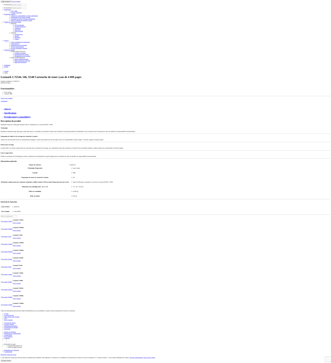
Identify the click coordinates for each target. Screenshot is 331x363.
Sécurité (16, 36)
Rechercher (7, 4)
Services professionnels (17, 47)
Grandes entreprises (16, 12)
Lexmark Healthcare (20, 26)
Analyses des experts (10, 323)
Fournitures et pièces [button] (9, 14)
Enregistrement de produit (21, 54)
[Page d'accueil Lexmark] (15, 1)
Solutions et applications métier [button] (12, 22)
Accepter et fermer (6, 360)
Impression (17, 37)
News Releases (8, 336)
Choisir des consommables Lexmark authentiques (24, 16)
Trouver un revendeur (10, 332)
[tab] (167, 109)
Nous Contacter (8, 320)
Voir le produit (17, 223)
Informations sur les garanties (19, 45)
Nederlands (7, 65)
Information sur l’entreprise (11, 350)
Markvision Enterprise (20, 62)
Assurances (17, 28)
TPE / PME (14, 11)
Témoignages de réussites (11, 327)
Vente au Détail (18, 31)
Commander (4, 101)
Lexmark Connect (9, 324)
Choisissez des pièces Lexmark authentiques (23, 19)
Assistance (7, 338)
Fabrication (17, 29)
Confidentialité (8, 351)
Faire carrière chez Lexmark (11, 317)
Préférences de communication (12, 333)
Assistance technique (20, 53)
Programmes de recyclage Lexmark (20, 17)
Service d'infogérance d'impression (20, 42)
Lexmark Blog (8, 335)
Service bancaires (19, 25)
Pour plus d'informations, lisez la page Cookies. (142, 357)
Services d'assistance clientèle (19, 48)
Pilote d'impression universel (22, 60)
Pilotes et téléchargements (21, 59)
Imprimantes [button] (7, 9)
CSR (5, 318)
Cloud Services (18, 34)
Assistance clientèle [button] (9, 50)
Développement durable (10, 326)
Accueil (6, 71)
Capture (16, 39)
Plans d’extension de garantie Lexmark (21, 20)
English (6, 67)
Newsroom (7, 329)
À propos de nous (9, 315)
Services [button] (6, 40)
